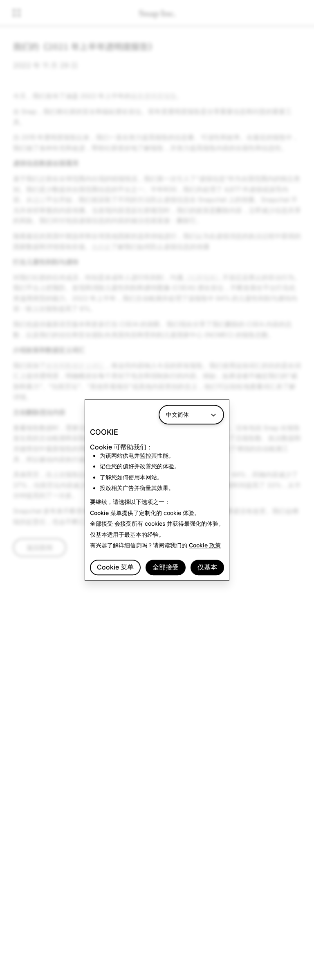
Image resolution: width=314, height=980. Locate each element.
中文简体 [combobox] (177, 414)
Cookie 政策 (205, 545)
